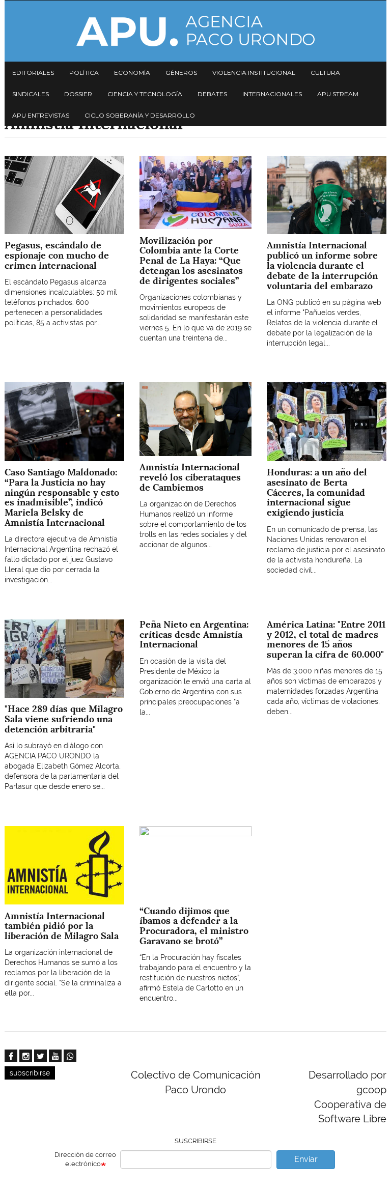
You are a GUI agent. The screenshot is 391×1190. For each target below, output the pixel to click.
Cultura (325, 72)
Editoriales (33, 72)
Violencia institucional (253, 72)
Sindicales (30, 94)
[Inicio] (195, 31)
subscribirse (30, 1073)
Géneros (181, 72)
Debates (212, 94)
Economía (132, 72)
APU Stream (337, 94)
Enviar (306, 1159)
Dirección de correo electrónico (85, 1159)
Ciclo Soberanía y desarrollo (140, 115)
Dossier (78, 94)
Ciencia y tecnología (144, 94)
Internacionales (272, 94)
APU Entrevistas (40, 115)
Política (84, 72)
